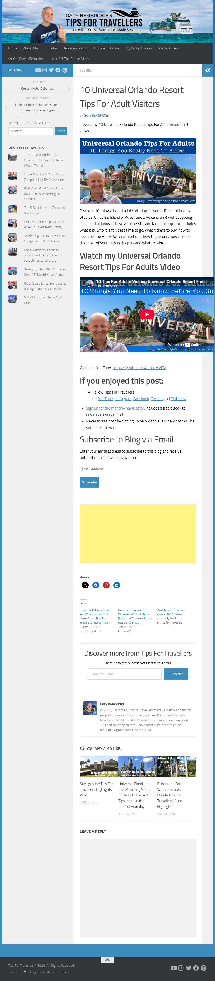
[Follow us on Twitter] (51, 70)
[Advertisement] (138, 533)
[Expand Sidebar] (207, 70)
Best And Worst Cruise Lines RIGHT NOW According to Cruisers (44, 193)
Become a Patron (75, 48)
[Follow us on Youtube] (37, 70)
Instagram (123, 398)
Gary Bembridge (96, 115)
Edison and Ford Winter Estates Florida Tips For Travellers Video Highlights (169, 795)
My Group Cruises (139, 48)
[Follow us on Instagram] (44, 70)
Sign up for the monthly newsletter (115, 408)
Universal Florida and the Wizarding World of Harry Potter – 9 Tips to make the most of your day (134, 795)
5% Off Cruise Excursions (26, 59)
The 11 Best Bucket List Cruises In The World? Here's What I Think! (44, 160)
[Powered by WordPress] (25, 971)
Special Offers (168, 48)
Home (12, 48)
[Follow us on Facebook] (57, 70)
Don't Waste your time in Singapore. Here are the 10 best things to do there (43, 255)
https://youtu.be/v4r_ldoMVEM (139, 367)
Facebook (141, 398)
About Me (30, 48)
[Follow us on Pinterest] (64, 70)
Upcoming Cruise (107, 48)
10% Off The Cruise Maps (70, 59)
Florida (86, 70)
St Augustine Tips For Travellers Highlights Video (96, 789)
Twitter (157, 398)
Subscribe (89, 482)
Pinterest (178, 398)
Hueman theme (61, 972)
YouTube (50, 48)
